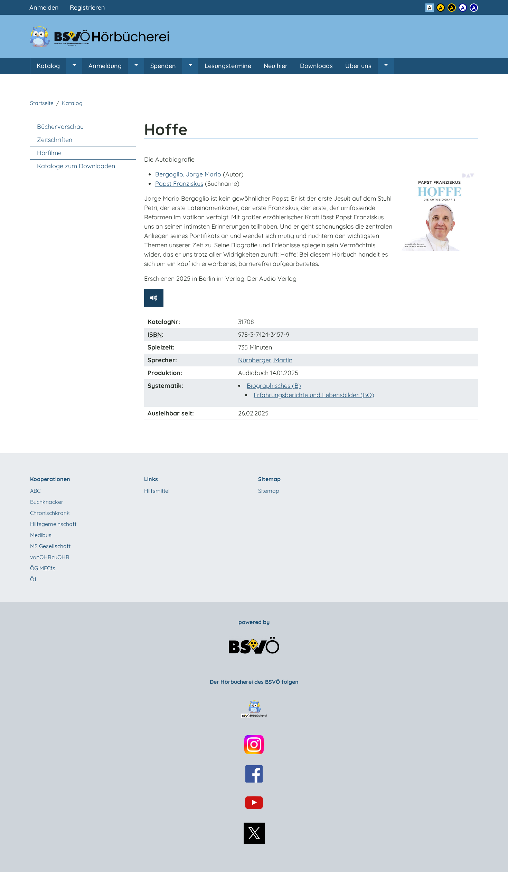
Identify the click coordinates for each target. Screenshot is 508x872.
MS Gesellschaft (50, 546)
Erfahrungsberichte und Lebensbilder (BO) (314, 395)
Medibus (40, 534)
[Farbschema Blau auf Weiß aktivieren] (463, 7)
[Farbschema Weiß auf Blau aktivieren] (474, 7)
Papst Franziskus (179, 184)
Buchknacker (46, 501)
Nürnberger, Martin (265, 360)
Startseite (42, 102)
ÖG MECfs (42, 568)
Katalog (48, 66)
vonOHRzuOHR (49, 557)
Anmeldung (105, 66)
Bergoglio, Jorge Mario (188, 174)
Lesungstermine (228, 66)
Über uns (358, 66)
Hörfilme (49, 153)
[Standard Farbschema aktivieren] (429, 7)
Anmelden (44, 7)
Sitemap (268, 490)
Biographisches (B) (274, 386)
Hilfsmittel (157, 490)
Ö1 (33, 579)
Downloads (316, 66)
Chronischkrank (50, 512)
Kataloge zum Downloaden (76, 166)
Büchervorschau (60, 127)
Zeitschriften (54, 140)
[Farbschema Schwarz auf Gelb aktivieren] (440, 7)
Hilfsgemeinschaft (53, 523)
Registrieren (87, 7)
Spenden (163, 66)
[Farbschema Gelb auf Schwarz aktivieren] (452, 7)
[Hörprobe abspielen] (153, 298)
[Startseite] (103, 36)
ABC (35, 490)
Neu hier (276, 66)
